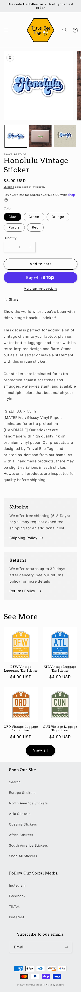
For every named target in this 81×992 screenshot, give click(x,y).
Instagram (17, 885)
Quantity (10, 238)
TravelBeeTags (34, 985)
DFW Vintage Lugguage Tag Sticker (21, 668)
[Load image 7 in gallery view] (65, 136)
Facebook (17, 896)
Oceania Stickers (23, 824)
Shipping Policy (23, 538)
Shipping (9, 186)
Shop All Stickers (23, 856)
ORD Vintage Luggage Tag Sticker (21, 728)
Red (35, 227)
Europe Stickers (22, 793)
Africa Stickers (21, 835)
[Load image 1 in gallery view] (16, 136)
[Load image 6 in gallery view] (40, 136)
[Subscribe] (66, 947)
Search (15, 782)
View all (40, 750)
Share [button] (14, 299)
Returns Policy (22, 591)
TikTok (14, 907)
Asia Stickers (20, 814)
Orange (58, 217)
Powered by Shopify (53, 985)
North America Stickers (28, 803)
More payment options (40, 288)
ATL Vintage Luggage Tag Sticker (60, 668)
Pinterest (16, 917)
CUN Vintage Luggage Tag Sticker (60, 728)
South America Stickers (28, 845)
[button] (6, 30)
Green (34, 217)
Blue (12, 217)
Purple (14, 227)
